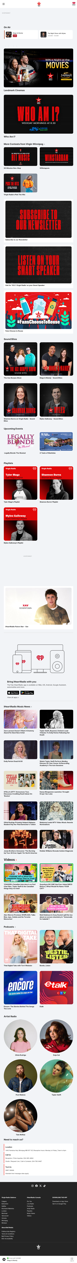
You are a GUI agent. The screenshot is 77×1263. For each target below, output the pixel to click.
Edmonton (5, 1204)
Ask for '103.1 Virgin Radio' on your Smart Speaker (25, 285)
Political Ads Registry (8, 1231)
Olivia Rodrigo (26, 1055)
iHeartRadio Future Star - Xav (16, 627)
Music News (31, 1213)
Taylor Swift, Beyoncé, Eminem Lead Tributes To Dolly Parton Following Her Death (55, 733)
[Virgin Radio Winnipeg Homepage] (39, 4)
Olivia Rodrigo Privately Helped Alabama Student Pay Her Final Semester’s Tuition (20, 823)
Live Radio (30, 1204)
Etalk (48, 1007)
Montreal (4, 1213)
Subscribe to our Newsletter (16, 240)
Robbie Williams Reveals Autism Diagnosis (56, 851)
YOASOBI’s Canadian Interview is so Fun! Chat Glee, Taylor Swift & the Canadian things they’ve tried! (20, 886)
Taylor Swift (62, 1095)
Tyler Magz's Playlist (12, 502)
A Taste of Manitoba (47, 453)
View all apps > (21, 697)
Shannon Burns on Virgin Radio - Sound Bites (19, 420)
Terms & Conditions (8, 1234)
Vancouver (5, 1216)
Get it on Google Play (59, 1204)
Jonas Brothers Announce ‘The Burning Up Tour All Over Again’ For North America (20, 852)
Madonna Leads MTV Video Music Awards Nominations (56, 823)
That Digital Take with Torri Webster (18, 966)
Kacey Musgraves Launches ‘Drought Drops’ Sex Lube (54, 793)
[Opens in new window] (38, 264)
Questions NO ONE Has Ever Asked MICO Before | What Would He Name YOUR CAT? (56, 886)
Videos (10, 860)
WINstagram (45, 168)
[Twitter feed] (40, 1185)
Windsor (4, 1223)
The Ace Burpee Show (12, 378)
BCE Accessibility (7, 1238)
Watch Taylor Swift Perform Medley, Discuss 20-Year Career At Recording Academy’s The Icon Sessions (54, 763)
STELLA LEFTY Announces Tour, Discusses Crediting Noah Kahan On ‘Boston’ (18, 794)
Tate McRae (26, 1135)
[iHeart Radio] (73, 4)
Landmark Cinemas (14, 90)
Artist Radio (30, 1208)
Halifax (4, 1206)
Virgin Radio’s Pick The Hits (14, 195)
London (4, 1211)
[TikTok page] (44, 1185)
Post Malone (26, 1095)
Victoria (4, 1218)
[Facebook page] (36, 1185)
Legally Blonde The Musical (15, 453)
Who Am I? (9, 136)
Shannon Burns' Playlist (49, 502)
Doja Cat (63, 1055)
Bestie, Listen (48, 966)
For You (29, 1201)
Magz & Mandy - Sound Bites (51, 378)
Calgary (4, 1201)
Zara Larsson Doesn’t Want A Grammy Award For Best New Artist (19, 732)
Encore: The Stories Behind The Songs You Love (19, 1008)
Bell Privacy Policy (8, 1236)
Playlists (29, 1211)
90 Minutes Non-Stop (12, 168)
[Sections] (4, 4)
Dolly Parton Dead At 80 (13, 761)
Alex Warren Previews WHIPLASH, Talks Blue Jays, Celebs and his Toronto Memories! (19, 917)
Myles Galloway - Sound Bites (51, 419)
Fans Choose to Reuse (14, 331)
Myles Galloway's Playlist (13, 543)
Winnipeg (5, 1220)
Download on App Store (60, 1201)
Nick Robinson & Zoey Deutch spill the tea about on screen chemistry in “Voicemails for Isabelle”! (56, 917)
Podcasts (30, 1206)
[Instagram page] (32, 1185)
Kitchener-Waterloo (8, 1208)
